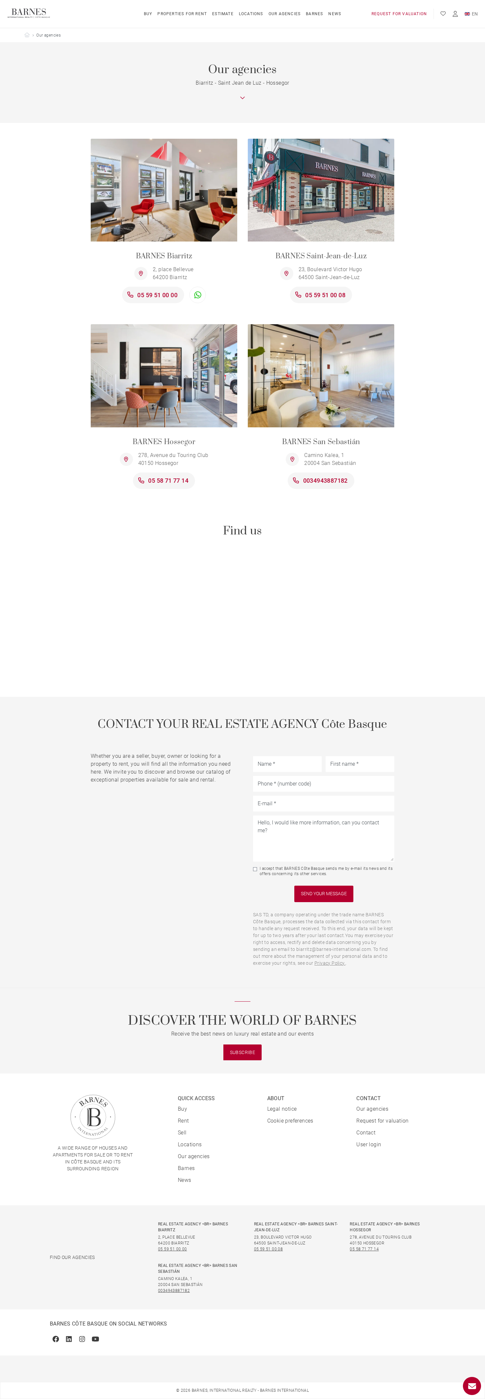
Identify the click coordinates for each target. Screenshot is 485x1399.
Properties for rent (182, 14)
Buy (148, 14)
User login (368, 1144)
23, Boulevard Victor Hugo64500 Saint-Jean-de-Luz (330, 273)
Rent (183, 1121)
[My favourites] (443, 14)
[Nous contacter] (472, 1386)
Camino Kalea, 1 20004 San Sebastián (330, 459)
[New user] (455, 14)
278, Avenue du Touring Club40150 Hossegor (173, 459)
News (334, 14)
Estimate (223, 14)
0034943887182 (325, 480)
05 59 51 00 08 (325, 295)
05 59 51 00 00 (157, 295)
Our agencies (285, 14)
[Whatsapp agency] (197, 295)
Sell (182, 1132)
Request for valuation (399, 14)
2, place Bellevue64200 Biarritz (173, 273)
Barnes (314, 14)
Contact (365, 1132)
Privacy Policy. (329, 963)
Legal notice (282, 1109)
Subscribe (242, 1052)
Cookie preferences (290, 1121)
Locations (251, 14)
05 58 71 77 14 (168, 480)
